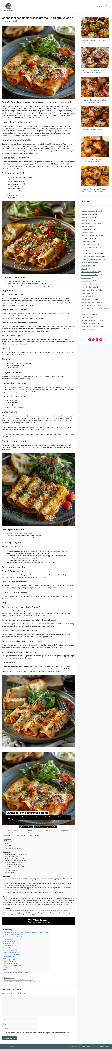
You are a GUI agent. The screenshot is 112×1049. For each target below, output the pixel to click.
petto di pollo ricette (88, 287)
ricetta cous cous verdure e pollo (93, 305)
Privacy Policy (74, 1046)
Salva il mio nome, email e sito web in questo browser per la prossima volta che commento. (36, 1033)
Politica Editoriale (104, 1046)
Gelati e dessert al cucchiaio (91, 257)
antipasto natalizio (88, 226)
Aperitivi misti (86, 229)
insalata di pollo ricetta (89, 263)
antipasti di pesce (87, 217)
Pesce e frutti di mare (89, 284)
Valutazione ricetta (8, 993)
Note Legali (95, 1046)
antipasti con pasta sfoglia (90, 211)
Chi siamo (82, 1046)
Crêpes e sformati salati (89, 247)
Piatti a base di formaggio (90, 290)
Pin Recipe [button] (40, 827)
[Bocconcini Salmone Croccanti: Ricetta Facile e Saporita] (95, 116)
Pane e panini (86, 278)
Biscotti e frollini (87, 232)
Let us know (37, 922)
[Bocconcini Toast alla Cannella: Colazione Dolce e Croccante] (95, 57)
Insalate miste (86, 266)
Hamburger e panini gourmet (91, 260)
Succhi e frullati (87, 317)
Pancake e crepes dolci (89, 275)
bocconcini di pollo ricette (90, 235)
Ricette (96, 6)
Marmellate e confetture (90, 272)
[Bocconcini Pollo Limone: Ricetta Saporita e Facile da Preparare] (95, 176)
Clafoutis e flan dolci (88, 241)
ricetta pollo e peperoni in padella (93, 308)
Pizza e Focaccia (87, 296)
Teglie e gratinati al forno (90, 320)
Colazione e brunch (88, 244)
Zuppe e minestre (87, 329)
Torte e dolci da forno (89, 323)
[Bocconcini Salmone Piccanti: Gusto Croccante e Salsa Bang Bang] (95, 87)
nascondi (14, 930)
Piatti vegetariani (87, 293)
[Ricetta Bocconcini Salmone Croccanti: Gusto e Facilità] (95, 146)
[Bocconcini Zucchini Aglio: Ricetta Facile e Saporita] (95, 27)
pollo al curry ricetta (88, 299)
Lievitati (84, 269)
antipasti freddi (86, 220)
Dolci (83, 250)
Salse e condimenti (88, 314)
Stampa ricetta (27, 827)
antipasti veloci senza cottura (92, 223)
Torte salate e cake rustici (90, 326)
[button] (106, 6)
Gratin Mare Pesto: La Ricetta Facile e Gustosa (18, 980)
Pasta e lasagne (9, 978)
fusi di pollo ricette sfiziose (91, 253)
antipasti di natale (87, 214)
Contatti (88, 1046)
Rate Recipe (52, 827)
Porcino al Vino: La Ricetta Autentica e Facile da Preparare (22, 982)
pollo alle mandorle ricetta (90, 302)
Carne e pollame (87, 238)
